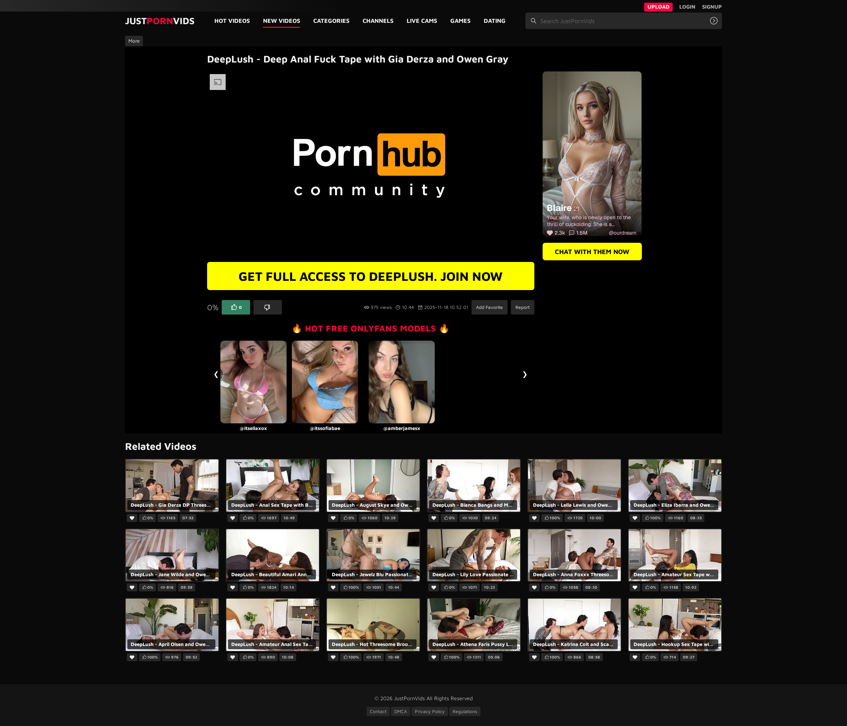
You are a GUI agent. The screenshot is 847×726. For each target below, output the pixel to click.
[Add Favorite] (132, 518)
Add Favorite (489, 307)
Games (460, 20)
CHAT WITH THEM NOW (592, 251)
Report (522, 307)
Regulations (465, 711)
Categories (331, 20)
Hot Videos (232, 20)
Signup (712, 7)
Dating (495, 20)
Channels (378, 20)
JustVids (160, 20)
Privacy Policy (430, 711)
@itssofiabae (253, 428)
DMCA (400, 711)
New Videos (281, 20)
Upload (658, 7)
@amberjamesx (329, 428)
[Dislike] (267, 307)
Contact (378, 711)
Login (687, 7)
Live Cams (422, 20)
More (134, 41)
